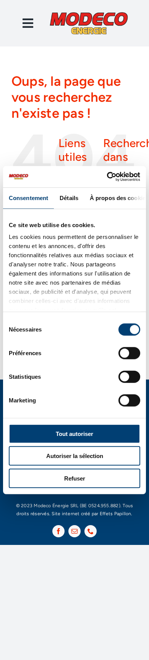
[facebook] (58, 531)
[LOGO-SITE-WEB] (88, 14)
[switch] (129, 353)
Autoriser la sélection (74, 456)
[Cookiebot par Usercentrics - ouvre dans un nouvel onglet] (107, 177)
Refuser (74, 478)
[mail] (74, 531)
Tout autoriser (74, 433)
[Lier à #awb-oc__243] (28, 23)
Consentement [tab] (28, 197)
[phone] (90, 531)
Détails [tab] (69, 197)
